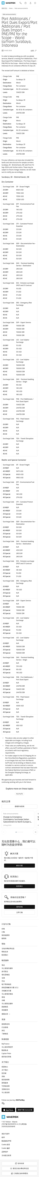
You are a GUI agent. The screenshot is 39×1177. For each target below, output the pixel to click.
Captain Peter (6, 1053)
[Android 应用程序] (25, 1110)
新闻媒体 (5, 1083)
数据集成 (5, 1050)
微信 (3, 1103)
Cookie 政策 (6, 1145)
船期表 (4, 938)
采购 (3, 1076)
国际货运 (4, 8)
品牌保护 (5, 1152)
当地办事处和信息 (8, 948)
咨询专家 (21, 1163)
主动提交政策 (6, 1155)
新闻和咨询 (6, 1024)
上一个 (3, 832)
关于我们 (5, 1070)
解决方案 (19, 865)
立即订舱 (19, 912)
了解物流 (5, 1034)
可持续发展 (6, 1086)
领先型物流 (6, 975)
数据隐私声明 (6, 1141)
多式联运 (5, 971)
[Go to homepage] (9, 3)
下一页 (35, 832)
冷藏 (3, 1000)
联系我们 (19, 886)
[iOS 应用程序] (8, 1110)
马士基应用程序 (7, 1047)
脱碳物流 (5, 1007)
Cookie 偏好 (6, 1148)
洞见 (3, 1030)
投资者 (4, 1073)
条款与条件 (6, 1134)
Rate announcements (21, 8)
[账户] (30, 3)
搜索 (20, 3)
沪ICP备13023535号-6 (10, 1124)
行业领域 (5, 1027)
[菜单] (35, 3)
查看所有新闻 (19, 806)
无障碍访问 (6, 1089)
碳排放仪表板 (6, 1057)
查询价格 (19, 907)
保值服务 (5, 1010)
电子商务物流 (6, 984)
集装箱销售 (6, 1080)
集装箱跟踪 (6, 935)
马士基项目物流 (7, 994)
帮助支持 (26, 3)
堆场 (3, 997)
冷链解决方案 (6, 991)
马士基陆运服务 (7, 1004)
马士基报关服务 (7, 968)
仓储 (3, 978)
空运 (3, 981)
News (11, 8)
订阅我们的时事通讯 (21, 1173)
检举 (3, 1137)
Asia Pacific (19, 794)
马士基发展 (6, 1092)
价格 (3, 929)
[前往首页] (10, 1118)
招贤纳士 (5, 1067)
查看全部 (5, 1014)
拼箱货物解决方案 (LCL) (10, 987)
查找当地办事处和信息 (21, 1168)
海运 (3, 965)
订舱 (3, 932)
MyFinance (5, 1044)
